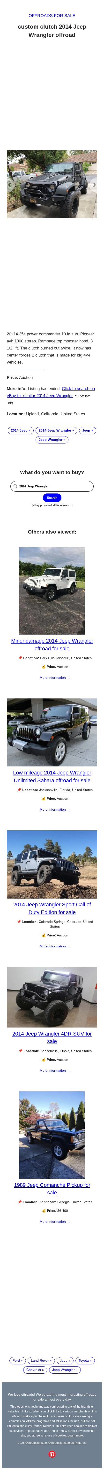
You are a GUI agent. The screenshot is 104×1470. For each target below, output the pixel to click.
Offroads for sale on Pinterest (67, 1442)
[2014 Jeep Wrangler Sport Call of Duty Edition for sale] (52, 897)
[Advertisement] (52, 95)
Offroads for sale (52, 15)
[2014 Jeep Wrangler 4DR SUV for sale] (52, 1026)
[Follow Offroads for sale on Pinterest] (52, 1457)
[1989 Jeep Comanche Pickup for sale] (52, 1178)
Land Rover (40, 1360)
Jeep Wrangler (50, 440)
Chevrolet (33, 1370)
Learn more (75, 1435)
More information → (55, 678)
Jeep (86, 430)
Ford (16, 1360)
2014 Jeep (19, 430)
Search (52, 498)
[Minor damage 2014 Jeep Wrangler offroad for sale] (52, 633)
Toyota (84, 1360)
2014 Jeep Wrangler (55, 430)
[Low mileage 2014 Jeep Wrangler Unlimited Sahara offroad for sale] (52, 765)
